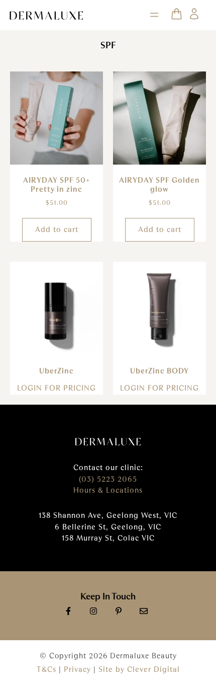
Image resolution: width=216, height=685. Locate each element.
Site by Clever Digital (139, 669)
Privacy (78, 669)
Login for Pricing (56, 388)
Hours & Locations (108, 490)
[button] (154, 15)
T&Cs (46, 669)
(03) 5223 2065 (108, 479)
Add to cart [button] (56, 229)
